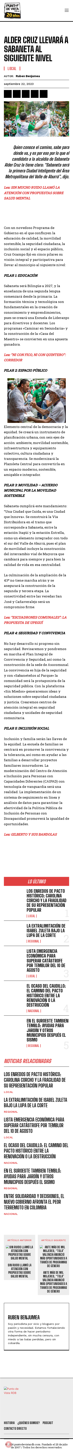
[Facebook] (8, 94)
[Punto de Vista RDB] (12, 10)
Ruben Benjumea (28, 76)
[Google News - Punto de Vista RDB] (36, 851)
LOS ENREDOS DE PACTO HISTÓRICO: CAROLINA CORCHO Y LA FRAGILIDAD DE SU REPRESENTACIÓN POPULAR (46, 900)
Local (12, 68)
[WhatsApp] (35, 94)
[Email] (43, 94)
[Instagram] (40, 1413)
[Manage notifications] (8, 1444)
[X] (17, 94)
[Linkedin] (26, 94)
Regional (33, 941)
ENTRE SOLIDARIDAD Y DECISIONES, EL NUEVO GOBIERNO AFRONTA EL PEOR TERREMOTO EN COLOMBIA (34, 1201)
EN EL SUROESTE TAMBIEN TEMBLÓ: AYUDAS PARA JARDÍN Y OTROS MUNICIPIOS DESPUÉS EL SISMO (48, 1030)
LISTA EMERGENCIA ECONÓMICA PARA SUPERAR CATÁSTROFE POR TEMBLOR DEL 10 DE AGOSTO (46, 961)
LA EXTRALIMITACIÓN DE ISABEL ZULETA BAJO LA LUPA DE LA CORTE (46, 930)
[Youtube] (50, 1413)
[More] (53, 94)
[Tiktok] (29, 1413)
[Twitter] (18, 1413)
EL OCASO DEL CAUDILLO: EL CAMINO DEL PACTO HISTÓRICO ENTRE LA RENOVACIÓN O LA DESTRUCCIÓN (46, 995)
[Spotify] (61, 1413)
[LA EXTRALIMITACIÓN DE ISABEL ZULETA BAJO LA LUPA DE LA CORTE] (14, 932)
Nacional (34, 1011)
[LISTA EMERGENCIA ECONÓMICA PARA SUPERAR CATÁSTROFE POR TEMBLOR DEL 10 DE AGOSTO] (14, 958)
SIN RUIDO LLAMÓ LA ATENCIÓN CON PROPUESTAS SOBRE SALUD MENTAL (19, 1270)
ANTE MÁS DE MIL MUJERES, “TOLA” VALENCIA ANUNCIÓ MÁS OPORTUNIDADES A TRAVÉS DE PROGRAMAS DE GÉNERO (53, 1282)
